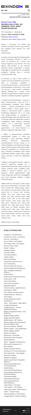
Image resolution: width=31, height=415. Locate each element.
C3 (29, 412)
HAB (14, 279)
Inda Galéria (8, 290)
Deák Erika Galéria (10, 259)
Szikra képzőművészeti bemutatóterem (11, 382)
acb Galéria (21, 237)
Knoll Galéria (8, 297)
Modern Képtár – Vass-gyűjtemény (15, 329)
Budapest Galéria (9, 250)
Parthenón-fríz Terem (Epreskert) (15, 351)
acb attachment (17, 235)
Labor (6, 303)
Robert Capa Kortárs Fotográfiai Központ (14, 361)
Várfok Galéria (21, 389)
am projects (14, 239)
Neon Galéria (8, 346)
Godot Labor (8, 279)
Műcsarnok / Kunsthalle (11, 335)
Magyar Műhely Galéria (11, 316)
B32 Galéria (20, 244)
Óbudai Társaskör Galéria (12, 349)
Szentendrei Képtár (10, 376)
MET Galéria (18, 320)
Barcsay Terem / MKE (8, 22)
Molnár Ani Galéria (10, 333)
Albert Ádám (13, 39)
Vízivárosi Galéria (20, 396)
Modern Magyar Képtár (11, 331)
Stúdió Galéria (8, 368)
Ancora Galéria (8, 241)
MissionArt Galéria (10, 326)
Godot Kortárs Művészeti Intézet (14, 277)
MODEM (19, 326)
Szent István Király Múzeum (13, 370)
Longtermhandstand (10, 305)
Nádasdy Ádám (13, 37)
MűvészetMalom (9, 340)
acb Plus (6, 239)
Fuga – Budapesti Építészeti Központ (13, 271)
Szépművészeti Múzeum (12, 379)
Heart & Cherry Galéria (11, 283)
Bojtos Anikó (21, 39)
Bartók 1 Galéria (9, 248)
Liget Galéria (22, 303)
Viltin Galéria (21, 394)
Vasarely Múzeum (9, 394)
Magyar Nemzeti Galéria (12, 318)
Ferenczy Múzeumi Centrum (13, 266)
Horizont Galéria (9, 288)
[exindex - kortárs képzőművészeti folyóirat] (12, 6)
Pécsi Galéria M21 (9, 353)
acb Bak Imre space (10, 237)
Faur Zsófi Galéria (9, 264)
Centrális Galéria (9, 253)
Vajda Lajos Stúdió (10, 389)
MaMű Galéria (8, 320)
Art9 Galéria (18, 241)
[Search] (29, 10)
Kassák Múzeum (9, 295)
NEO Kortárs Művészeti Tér (13, 344)
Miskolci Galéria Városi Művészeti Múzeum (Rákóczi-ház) (14, 323)
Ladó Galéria (13, 303)
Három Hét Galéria (10, 281)
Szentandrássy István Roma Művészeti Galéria (13, 373)
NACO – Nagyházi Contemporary (14, 342)
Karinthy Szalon (18, 292)
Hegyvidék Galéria (10, 286)
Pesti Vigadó (20, 353)
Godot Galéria (8, 274)
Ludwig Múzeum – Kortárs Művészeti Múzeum (12, 308)
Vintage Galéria (9, 396)
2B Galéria (7, 235)
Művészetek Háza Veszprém (13, 337)
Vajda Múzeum (20, 288)
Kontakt (6, 411)
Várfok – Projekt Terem (11, 392)
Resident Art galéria (10, 358)
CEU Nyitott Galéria (10, 255)
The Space (17, 385)
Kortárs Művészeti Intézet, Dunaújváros (12, 300)
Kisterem (18, 295)
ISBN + (15, 290)
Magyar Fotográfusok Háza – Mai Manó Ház (15, 312)
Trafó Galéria (17, 387)
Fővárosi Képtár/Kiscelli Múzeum (14, 268)
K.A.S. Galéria (8, 292)
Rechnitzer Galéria (10, 355)
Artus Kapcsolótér (10, 244)
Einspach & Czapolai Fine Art (13, 261)
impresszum (7, 409)
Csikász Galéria (9, 257)
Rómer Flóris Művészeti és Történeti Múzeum (12, 365)
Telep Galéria (8, 385)
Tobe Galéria (8, 387)
